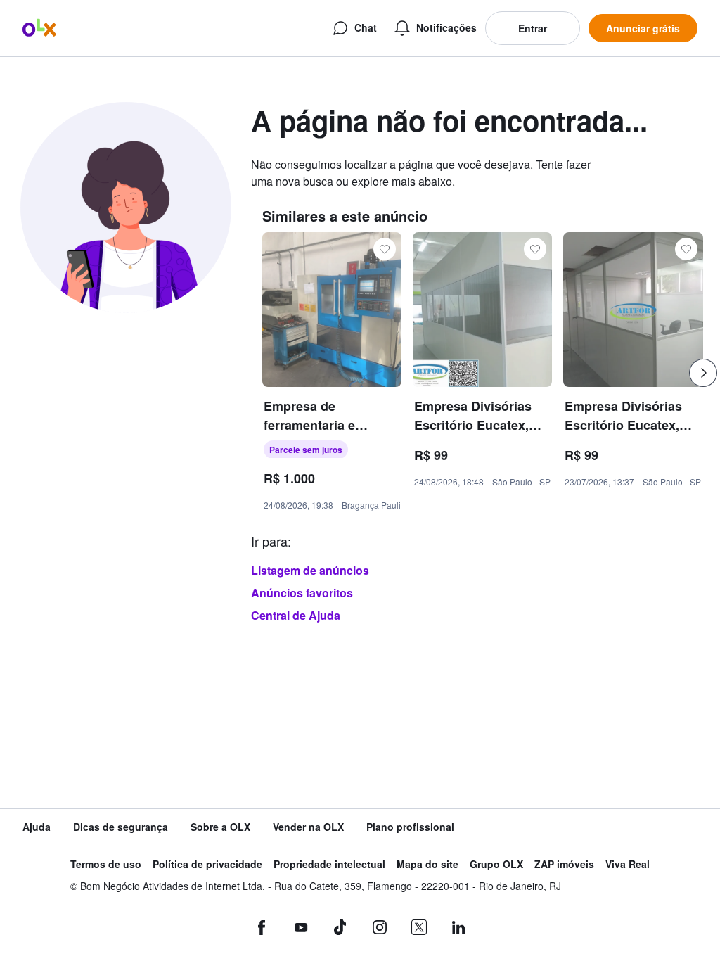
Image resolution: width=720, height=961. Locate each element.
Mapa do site (427, 864)
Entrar (532, 28)
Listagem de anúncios (310, 570)
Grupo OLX (496, 864)
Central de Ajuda (295, 615)
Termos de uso (105, 864)
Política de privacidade (207, 864)
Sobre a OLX (220, 827)
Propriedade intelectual (329, 864)
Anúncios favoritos (302, 593)
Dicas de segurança (120, 827)
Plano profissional (410, 827)
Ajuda (36, 827)
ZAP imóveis (564, 864)
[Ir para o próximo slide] (703, 373)
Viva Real (627, 864)
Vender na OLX (308, 827)
